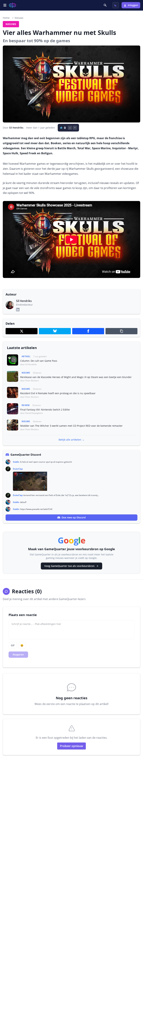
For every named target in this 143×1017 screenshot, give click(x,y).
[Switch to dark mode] (115, 5)
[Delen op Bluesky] (55, 331)
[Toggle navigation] (5, 5)
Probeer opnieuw (71, 746)
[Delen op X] (21, 331)
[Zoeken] (105, 5)
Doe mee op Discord (74, 517)
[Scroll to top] (135, 995)
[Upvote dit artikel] (70, 128)
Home (6, 17)
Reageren (18, 654)
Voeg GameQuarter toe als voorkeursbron (69, 566)
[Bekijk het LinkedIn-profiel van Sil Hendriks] (18, 309)
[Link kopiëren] (121, 331)
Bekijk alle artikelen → (71, 439)
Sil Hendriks (16, 127)
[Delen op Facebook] (88, 331)
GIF (12, 645)
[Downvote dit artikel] (75, 128)
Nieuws (19, 17)
